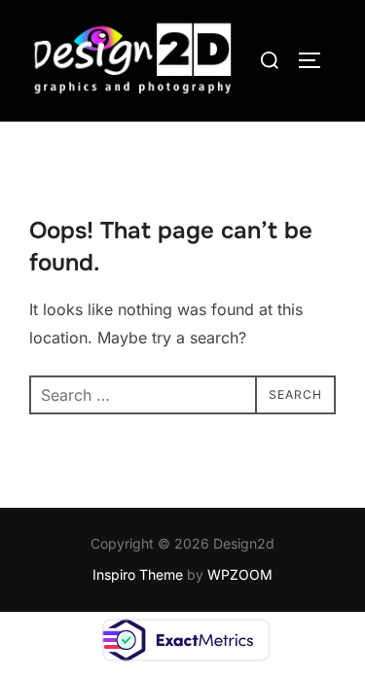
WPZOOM (240, 574)
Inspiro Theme (137, 574)
